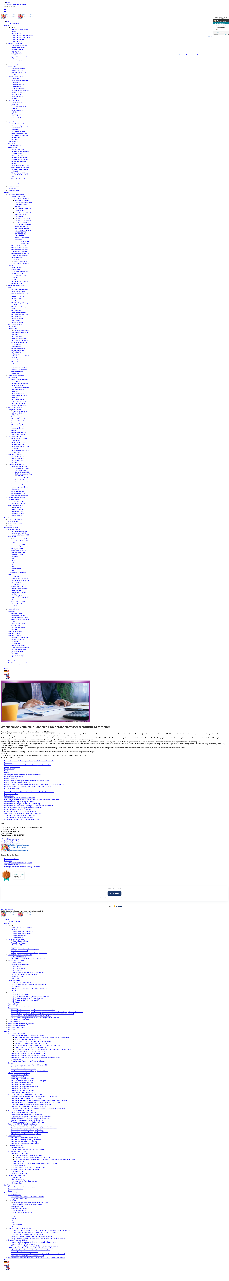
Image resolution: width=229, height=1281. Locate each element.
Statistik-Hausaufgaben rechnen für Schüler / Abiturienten (19, 413)
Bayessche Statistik (14, 529)
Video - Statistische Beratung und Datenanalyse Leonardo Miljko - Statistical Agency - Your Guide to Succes (20, 159)
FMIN (13, 560)
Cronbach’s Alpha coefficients (18, 1240)
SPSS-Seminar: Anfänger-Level (21, 1085)
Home (7, 21)
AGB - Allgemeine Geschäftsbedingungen (18, 863)
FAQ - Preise (15, 112)
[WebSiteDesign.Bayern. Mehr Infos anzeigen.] (218, 36)
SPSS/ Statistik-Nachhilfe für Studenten (24, 1112)
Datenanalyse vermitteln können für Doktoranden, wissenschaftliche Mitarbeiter (38, 1108)
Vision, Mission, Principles (19, 80)
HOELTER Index (16, 568)
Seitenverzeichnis (13, 191)
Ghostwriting (17, 507)
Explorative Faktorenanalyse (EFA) (19, 1228)
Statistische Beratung (14, 436)
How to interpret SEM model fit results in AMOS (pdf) (19, 541)
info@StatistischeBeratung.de (16, 4)
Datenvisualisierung (17, 501)
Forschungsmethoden (11, 527)
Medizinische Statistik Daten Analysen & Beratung (28, 1035)
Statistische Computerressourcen (19, 1006)
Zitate (10, 525)
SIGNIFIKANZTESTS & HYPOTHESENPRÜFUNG (30, 1047)
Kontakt (6, 669)
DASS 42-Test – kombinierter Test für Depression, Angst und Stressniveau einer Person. (46, 1159)
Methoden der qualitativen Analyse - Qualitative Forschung (19, 639)
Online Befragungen (17, 492)
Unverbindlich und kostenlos (21, 982)
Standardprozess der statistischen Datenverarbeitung (18, 116)
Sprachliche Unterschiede (19, 57)
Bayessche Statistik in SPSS (20, 535)
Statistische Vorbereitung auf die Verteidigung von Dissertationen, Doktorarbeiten (39, 1100)
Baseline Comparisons (18, 553)
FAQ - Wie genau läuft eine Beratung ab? (25, 1000)
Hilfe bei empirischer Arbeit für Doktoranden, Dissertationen (20, 358)
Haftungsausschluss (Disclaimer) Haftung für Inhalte (19, 61)
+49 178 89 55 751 (12, 2)
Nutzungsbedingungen (15, 43)
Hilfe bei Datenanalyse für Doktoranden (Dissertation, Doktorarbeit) (20, 332)
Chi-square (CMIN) (17, 549)
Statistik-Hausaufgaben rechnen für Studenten (27, 1120)
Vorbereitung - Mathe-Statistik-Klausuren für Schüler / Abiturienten (18, 419)
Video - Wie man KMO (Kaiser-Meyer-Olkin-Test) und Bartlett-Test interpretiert (38, 1238)
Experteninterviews (17, 456)
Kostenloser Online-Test (19, 466)
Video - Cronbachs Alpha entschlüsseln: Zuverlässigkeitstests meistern (35, 1018)
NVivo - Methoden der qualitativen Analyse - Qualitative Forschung (15, 633)
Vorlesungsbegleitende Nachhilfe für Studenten (27, 1122)
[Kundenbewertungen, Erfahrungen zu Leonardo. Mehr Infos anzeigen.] (204, 54)
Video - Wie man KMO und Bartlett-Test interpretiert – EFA (20, 175)
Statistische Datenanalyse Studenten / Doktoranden (28, 1053)
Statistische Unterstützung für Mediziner (25, 1144)
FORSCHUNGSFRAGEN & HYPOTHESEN (28, 1039)
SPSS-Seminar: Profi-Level (19, 314)
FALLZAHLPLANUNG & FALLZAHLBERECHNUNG (31, 1043)
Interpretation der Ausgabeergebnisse (24, 1181)
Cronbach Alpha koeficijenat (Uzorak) (23, 1244)
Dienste (6, 193)
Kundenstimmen (13, 141)
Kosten (13, 120)
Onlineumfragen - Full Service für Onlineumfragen (28, 1167)
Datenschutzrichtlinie (18, 69)
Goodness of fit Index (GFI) (19, 551)
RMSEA (13, 562)
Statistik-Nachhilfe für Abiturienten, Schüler (22, 1124)
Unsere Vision (15, 78)
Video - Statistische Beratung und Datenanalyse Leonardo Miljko (20, 151)
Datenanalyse (15, 259)
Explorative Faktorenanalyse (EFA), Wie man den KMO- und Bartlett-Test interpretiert (41, 1230)
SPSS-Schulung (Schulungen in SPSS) (23, 1083)
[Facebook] (5, 10)
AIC (12, 564)
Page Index (11, 1030)
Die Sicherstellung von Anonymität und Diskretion (28, 972)
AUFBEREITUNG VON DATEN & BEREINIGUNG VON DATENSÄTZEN (23, 224)
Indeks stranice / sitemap (16, 1026)
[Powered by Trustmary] (114, 906)
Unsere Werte (15, 82)
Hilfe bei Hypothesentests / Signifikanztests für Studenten (20, 389)
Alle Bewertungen (7, 909)
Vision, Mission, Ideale (16, 76)
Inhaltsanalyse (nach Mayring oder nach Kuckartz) (17, 460)
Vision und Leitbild (17, 96)
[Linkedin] (5, 12)
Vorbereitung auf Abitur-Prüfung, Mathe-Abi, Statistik (19, 429)
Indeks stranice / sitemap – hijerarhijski (21, 1024)
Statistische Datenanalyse (16, 194)
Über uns (7, 25)
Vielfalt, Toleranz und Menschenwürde (24, 974)
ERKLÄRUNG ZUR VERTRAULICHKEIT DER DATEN (19, 72)
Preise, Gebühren (13, 100)
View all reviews (114, 893)
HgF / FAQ (11, 122)
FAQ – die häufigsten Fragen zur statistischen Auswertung (20, 128)
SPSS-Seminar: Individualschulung (22, 1091)
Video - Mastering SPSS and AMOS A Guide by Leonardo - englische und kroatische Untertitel (42, 1014)
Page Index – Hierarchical (16, 1028)
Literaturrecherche (17, 509)
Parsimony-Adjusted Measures (21, 1212)
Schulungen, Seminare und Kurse (19, 1073)
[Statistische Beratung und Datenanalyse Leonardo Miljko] (15, 851)
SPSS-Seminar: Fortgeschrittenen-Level (24, 1087)
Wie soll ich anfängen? (18, 47)
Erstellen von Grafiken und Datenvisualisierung (24, 1169)
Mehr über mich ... (17, 49)
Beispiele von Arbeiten (15, 523)
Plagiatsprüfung (16, 515)
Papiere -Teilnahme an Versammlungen (21, 1187)
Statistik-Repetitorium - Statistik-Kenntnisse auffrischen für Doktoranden (36, 1102)
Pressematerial (12, 147)
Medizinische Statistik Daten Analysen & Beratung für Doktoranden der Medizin (42, 1037)
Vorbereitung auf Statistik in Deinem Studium (26, 1114)
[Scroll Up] (1, 1279)
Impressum (15, 51)
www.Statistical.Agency (18, 39)
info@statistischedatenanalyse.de (12, 839)
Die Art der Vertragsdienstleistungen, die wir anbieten (19, 281)
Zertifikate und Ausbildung (19, 289)
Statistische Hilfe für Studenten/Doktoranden (26, 1098)
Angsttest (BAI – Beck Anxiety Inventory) (28, 1155)
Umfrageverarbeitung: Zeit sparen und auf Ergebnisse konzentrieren (19, 488)
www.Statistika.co (17, 41)
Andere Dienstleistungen (15, 505)
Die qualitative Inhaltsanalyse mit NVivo (24, 1252)
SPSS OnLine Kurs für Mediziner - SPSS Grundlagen (18, 299)
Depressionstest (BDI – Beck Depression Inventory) (32, 1157)
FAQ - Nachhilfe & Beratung (20, 124)
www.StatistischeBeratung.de (20, 37)
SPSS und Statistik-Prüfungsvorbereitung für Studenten (19, 395)
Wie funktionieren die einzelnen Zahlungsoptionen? (30, 984)
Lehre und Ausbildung (18, 291)
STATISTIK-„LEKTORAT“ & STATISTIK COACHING (31, 1051)
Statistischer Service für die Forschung (24, 1142)
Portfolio (7, 517)
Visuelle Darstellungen (18, 503)
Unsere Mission (16, 86)
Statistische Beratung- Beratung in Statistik (26, 1140)
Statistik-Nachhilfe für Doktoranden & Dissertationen (15, 326)
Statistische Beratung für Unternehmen (24, 1138)
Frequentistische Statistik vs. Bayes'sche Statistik (27, 1197)
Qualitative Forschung (14, 454)
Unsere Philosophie (17, 84)
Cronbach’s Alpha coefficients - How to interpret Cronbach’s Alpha (20, 615)
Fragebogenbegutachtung (16, 464)
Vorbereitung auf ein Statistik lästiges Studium (27, 1130)
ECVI (12, 566)
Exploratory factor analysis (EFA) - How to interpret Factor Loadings (19, 586)
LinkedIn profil (16, 33)
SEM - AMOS (12, 537)
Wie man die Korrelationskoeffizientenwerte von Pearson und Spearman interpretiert (36, 1258)
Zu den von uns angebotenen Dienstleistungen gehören (19, 269)
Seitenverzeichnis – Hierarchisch (19, 1020)
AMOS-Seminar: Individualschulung (23, 1092)
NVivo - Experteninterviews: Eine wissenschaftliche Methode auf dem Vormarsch (38, 1254)
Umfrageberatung (17, 484)
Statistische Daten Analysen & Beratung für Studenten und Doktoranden (20, 255)
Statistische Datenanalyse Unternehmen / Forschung (29, 1055)
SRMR (13, 570)
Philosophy (15, 98)
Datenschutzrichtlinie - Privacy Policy (20, 955)
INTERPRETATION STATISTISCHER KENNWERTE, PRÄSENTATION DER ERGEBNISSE (22, 236)
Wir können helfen (17, 273)
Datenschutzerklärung (20, 45)
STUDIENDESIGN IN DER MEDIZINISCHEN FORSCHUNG (23, 214)
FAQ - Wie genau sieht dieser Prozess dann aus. (27, 998)
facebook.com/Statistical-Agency (22, 927)
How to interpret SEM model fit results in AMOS (27, 1205)
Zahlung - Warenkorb (14, 23)
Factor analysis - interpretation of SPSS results (18, 592)
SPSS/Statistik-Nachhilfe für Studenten (21, 1110)
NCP (12, 558)
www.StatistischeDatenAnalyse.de (22, 35)
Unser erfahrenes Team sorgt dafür (23, 1069)
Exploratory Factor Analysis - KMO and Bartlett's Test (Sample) (20, 598)
